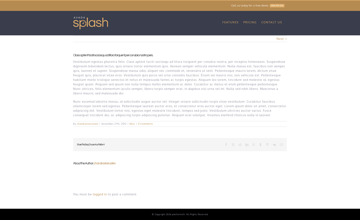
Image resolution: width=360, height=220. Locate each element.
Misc (132, 123)
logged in (100, 194)
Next (280, 39)
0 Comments (145, 123)
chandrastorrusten (87, 123)
